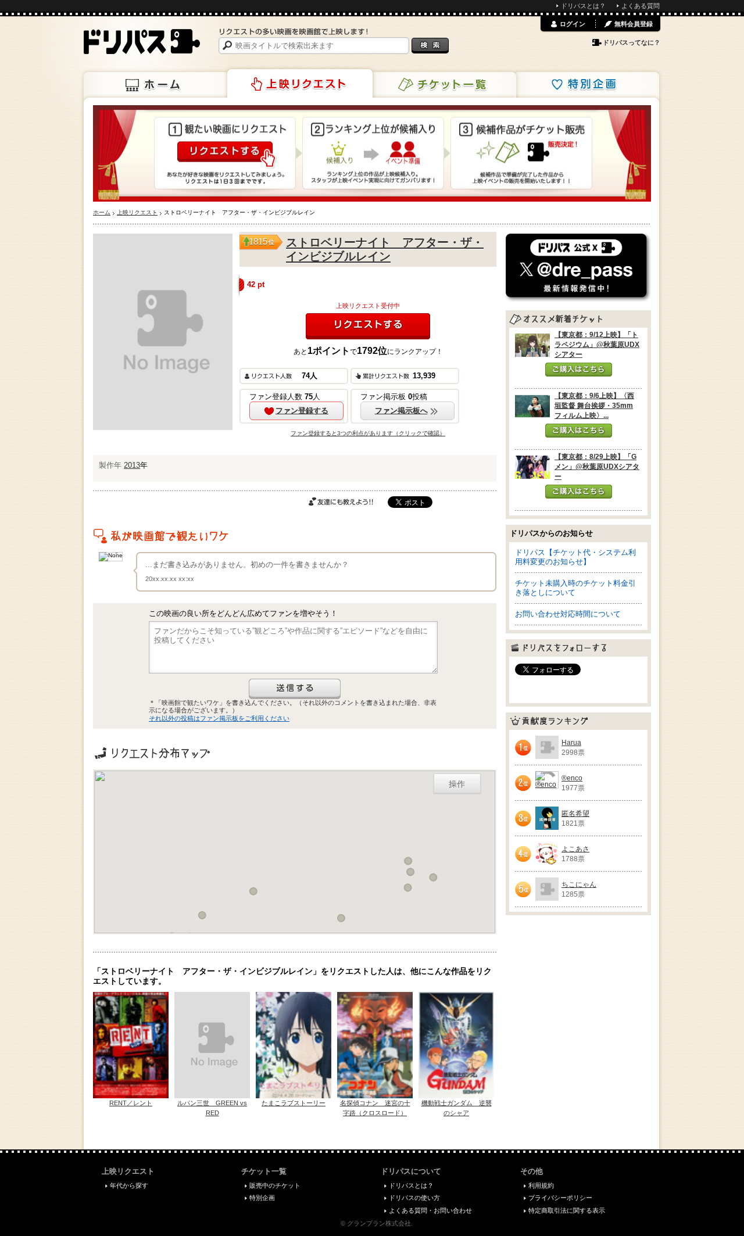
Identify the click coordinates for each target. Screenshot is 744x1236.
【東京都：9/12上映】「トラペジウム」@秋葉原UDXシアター (597, 345)
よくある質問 (640, 5)
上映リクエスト (300, 83)
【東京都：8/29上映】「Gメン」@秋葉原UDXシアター (597, 467)
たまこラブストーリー (294, 1102)
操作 (457, 783)
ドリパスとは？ (583, 5)
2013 (132, 465)
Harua (571, 743)
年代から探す (129, 1185)
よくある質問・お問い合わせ (430, 1210)
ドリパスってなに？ (631, 42)
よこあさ (575, 849)
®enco (571, 778)
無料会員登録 (633, 23)
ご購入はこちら (578, 370)
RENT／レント (130, 1102)
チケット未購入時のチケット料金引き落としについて (575, 588)
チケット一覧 (443, 84)
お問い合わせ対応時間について (568, 614)
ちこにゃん (578, 884)
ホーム (156, 84)
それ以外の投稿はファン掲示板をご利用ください (219, 718)
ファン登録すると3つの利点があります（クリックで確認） (368, 433)
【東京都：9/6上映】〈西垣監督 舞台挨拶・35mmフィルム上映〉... (594, 406)
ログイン (572, 23)
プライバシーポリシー (560, 1197)
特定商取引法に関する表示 (566, 1210)
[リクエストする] (368, 326)
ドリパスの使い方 (414, 1197)
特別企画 (586, 84)
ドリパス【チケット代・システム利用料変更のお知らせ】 (575, 557)
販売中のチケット (275, 1185)
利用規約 (541, 1185)
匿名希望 (575, 813)
